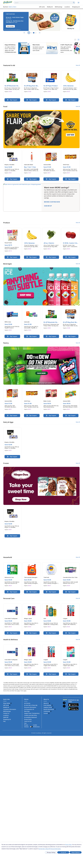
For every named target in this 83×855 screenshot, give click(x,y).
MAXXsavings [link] (7, 683)
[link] (7, 2)
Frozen (6, 448)
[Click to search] (74, 2)
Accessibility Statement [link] (30, 689)
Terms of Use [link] (27, 693)
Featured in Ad (9, 58)
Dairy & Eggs (8, 407)
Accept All (63, 852)
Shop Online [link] (6, 675)
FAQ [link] (4, 693)
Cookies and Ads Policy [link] (30, 687)
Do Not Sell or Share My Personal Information (50, 848)
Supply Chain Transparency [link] (31, 685)
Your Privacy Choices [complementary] (32, 696)
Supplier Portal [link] (48, 679)
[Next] (78, 39)
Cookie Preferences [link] (36, 697)
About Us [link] (46, 675)
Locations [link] (6, 687)
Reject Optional (76, 852)
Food (5, 99)
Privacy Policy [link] (28, 691)
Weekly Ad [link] (6, 679)
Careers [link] (46, 685)
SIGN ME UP (48, 198)
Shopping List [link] (7, 691)
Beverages (7, 249)
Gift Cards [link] (6, 677)
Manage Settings (51, 852)
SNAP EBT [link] (6, 689)
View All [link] (78, 58)
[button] (12, 79)
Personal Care (8, 570)
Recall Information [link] (49, 681)
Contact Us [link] (6, 685)
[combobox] (44, 2)
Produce (6, 208)
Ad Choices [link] (27, 675)
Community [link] (47, 683)
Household (7, 529)
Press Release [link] (47, 677)
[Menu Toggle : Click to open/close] (78, 2)
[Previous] (75, 39)
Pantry (6, 328)
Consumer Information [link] (9, 681)
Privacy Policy (68, 844)
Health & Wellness (10, 611)
